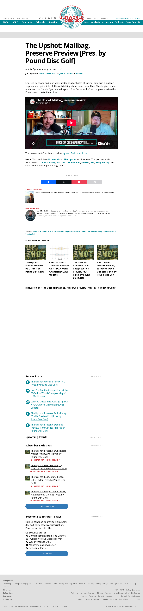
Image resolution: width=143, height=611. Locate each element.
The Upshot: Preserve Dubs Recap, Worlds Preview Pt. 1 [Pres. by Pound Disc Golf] (49, 416)
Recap (112, 584)
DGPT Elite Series (40, 231)
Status (123, 596)
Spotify (51, 162)
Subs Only (131, 22)
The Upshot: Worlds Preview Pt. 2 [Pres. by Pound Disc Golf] (48, 383)
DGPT (15, 22)
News (86, 22)
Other (74, 584)
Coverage (23, 584)
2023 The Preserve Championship (61, 231)
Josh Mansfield (66, 74)
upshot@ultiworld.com (75, 153)
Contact (101, 596)
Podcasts (119, 22)
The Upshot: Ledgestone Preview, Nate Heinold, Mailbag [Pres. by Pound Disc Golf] (48, 494)
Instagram (96, 599)
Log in (137, 18)
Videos (89, 18)
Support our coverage (124, 18)
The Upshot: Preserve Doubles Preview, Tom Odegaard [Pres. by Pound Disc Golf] (48, 427)
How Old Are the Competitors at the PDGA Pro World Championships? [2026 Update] (49, 393)
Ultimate (104, 18)
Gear (30, 584)
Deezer (85, 162)
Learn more (47, 553)
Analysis (95, 22)
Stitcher (61, 162)
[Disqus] (71, 330)
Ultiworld (53, 159)
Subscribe (136, 593)
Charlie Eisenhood (47, 74)
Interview (47, 584)
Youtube (105, 599)
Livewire (6, 587)
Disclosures (110, 596)
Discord (97, 18)
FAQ (129, 593)
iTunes (42, 162)
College (129, 590)
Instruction (107, 22)
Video (132, 584)
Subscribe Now (47, 506)
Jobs (117, 596)
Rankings (54, 22)
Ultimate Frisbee (133, 596)
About (85, 596)
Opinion (68, 584)
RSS (92, 162)
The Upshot (70, 159)
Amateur (136, 590)
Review (119, 584)
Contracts (27, 22)
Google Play (102, 162)
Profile (97, 584)
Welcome (74, 593)
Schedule (40, 22)
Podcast (79, 74)
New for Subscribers (87, 593)
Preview (90, 584)
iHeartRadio (73, 162)
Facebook (79, 599)
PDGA (6, 22)
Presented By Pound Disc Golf (103, 231)
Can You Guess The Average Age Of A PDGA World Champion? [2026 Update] (49, 404)
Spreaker (113, 599)
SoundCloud (123, 599)
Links (55, 584)
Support (122, 593)
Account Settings (111, 593)
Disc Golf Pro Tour (82, 231)
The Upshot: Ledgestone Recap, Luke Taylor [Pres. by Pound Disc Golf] (48, 480)
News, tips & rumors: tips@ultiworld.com (15, 18)
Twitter (88, 599)
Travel (126, 584)
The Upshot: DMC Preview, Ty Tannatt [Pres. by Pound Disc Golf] (49, 467)
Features (6, 584)
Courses (14, 584)
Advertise (92, 596)
